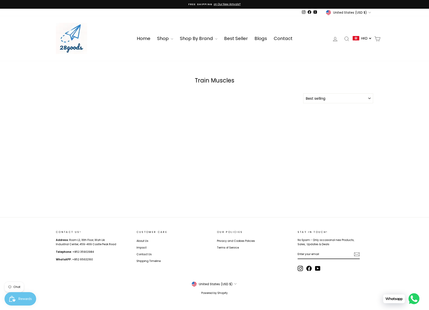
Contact (283, 38)
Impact (142, 247)
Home (143, 38)
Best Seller (236, 38)
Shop (163, 38)
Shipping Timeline (149, 261)
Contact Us (144, 254)
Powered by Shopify (214, 293)
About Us (142, 241)
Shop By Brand (197, 38)
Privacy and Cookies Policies (236, 241)
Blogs (260, 38)
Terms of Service (228, 247)
